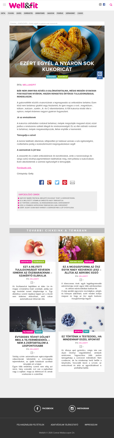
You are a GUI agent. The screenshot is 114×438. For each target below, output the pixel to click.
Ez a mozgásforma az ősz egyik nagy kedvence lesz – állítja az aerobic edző (81, 269)
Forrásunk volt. (24, 167)
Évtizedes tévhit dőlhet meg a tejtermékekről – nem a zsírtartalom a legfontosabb (32, 341)
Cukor (80, 13)
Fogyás (11, 13)
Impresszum (91, 424)
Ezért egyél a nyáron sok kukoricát (43, 23)
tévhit (39, 332)
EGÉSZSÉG (22, 23)
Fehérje (60, 13)
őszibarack (38, 262)
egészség (51, 77)
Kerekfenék (40, 13)
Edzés (19, 13)
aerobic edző (76, 262)
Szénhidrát (70, 13)
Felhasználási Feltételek (30, 424)
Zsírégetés (28, 13)
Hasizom (50, 13)
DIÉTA (3, 13)
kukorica (62, 77)
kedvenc (89, 262)
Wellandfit (29, 84)
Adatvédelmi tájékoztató (64, 424)
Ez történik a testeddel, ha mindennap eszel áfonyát (82, 338)
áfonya (78, 331)
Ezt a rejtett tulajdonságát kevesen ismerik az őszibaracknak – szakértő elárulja (32, 271)
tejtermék (28, 332)
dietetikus (26, 262)
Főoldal (13, 23)
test (86, 331)
